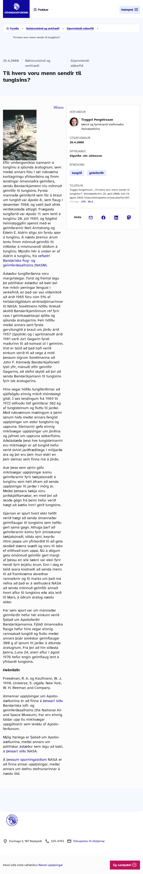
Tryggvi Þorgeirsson (97, 120)
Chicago (74, 201)
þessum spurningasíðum (27, 759)
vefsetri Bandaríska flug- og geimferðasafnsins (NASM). (26, 261)
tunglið (77, 173)
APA (83, 201)
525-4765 (57, 841)
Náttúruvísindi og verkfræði (42, 28)
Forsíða (14, 28)
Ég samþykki (122, 865)
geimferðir (96, 173)
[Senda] (90, 217)
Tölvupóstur (89, 841)
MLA (90, 201)
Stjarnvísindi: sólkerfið (80, 28)
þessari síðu (53, 700)
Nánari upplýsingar (51, 865)
